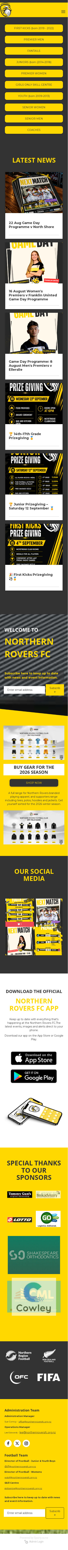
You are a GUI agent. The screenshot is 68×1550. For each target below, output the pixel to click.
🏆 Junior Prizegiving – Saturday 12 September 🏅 (31, 506)
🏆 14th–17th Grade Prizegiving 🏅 (25, 436)
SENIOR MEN (34, 118)
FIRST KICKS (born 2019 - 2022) (34, 28)
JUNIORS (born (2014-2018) (33, 62)
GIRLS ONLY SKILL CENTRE (34, 84)
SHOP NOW (34, 782)
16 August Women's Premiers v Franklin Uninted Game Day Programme (33, 295)
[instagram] (26, 1443)
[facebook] (8, 1443)
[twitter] (17, 1443)
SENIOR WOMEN (33, 107)
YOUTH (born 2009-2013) (34, 96)
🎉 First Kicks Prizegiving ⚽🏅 (31, 577)
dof (7, 1466)
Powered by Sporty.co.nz (34, 1537)
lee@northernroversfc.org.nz (38, 1432)
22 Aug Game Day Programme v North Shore (31, 225)
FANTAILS (33, 50)
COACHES (34, 130)
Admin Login (36, 1541)
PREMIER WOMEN (33, 73)
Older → (34, 597)
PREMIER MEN (34, 39)
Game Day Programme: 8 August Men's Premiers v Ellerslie (30, 366)
